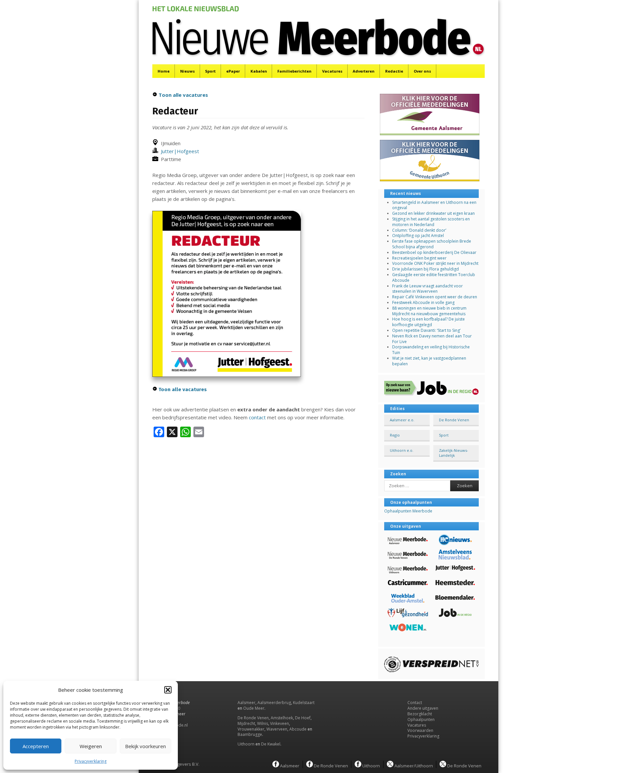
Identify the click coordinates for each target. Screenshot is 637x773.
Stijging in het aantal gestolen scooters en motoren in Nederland (431, 221)
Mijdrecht (246, 723)
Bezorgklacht (419, 714)
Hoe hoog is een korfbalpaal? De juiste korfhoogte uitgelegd (428, 321)
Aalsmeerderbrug (274, 702)
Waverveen (276, 729)
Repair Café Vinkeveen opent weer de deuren (434, 297)
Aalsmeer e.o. (402, 419)
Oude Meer (253, 708)
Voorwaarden (420, 730)
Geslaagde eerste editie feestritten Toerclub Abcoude (433, 277)
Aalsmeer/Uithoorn (413, 765)
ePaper (233, 71)
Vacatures (332, 71)
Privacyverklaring (90, 761)
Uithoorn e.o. (401, 450)
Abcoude (298, 729)
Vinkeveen (279, 723)
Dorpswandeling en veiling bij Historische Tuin (431, 349)
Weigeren (91, 746)
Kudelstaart (304, 702)
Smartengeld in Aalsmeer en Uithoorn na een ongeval (434, 205)
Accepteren (36, 746)
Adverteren (364, 71)
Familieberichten (294, 71)
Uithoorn (246, 744)
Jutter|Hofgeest (178, 151)
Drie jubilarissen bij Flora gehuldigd (425, 269)
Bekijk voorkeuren (145, 746)
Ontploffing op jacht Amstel (418, 235)
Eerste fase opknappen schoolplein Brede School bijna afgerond (431, 244)
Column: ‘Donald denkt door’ (419, 230)
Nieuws (187, 71)
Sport (210, 71)
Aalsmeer (246, 702)
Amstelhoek (282, 718)
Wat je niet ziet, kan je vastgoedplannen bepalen (429, 361)
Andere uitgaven (422, 708)
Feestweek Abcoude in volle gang (423, 302)
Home (164, 71)
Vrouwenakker (251, 729)
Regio (395, 435)
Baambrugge (250, 734)
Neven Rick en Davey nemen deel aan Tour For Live (432, 338)
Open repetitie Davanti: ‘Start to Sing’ (426, 330)
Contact (414, 702)
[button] (168, 689)
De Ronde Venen (454, 419)
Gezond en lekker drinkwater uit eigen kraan (433, 213)
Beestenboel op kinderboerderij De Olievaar (434, 252)
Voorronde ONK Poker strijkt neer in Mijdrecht (435, 263)
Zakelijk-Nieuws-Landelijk (453, 453)
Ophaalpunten (421, 719)
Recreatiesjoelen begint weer (419, 258)
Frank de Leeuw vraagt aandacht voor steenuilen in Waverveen (427, 288)
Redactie (394, 71)
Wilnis (262, 723)
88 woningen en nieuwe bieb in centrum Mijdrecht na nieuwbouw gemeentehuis (429, 311)
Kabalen (258, 71)
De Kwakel (270, 744)
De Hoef (303, 718)
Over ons (422, 71)
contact (257, 417)
